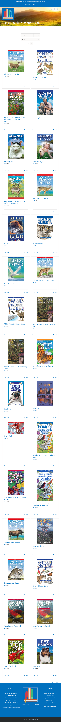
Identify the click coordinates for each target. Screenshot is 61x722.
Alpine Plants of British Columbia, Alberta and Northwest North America (15, 119)
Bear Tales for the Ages (11, 244)
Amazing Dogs (37, 161)
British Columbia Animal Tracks (43, 280)
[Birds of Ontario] (16, 269)
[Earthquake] (45, 393)
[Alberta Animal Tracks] (16, 61)
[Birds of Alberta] (45, 228)
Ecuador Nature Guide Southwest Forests (44, 456)
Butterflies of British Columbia (43, 366)
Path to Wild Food (10, 666)
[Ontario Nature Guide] (45, 571)
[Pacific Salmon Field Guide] (16, 611)
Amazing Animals (38, 118)
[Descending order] (38, 35)
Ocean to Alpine (38, 546)
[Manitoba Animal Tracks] (16, 529)
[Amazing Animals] (45, 102)
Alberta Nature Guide (40, 77)
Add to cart (7, 86)
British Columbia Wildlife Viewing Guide (44, 325)
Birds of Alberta (38, 243)
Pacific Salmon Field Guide (12, 626)
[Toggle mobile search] (54, 9)
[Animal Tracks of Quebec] (45, 185)
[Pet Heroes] (45, 651)
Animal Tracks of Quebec (41, 198)
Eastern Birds (8, 436)
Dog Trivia (7, 409)
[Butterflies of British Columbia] (45, 351)
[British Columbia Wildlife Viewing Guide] (45, 309)
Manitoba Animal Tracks (12, 542)
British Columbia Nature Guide (14, 324)
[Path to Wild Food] (16, 651)
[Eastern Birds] (16, 428)
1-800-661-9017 (25, 1)
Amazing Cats (8, 161)
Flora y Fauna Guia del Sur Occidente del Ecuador (41, 505)
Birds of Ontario (9, 284)
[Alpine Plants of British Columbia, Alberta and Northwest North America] (16, 102)
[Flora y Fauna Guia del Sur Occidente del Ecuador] (45, 485)
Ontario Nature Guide (40, 586)
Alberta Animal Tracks (11, 74)
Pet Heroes (36, 666)
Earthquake (36, 408)
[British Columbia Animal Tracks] (45, 267)
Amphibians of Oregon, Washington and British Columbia (16, 202)
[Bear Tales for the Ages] (16, 228)
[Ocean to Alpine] (45, 531)
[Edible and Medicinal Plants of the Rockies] (16, 482)
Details (27, 86)
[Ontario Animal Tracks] (16, 570)
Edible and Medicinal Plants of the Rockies (15, 498)
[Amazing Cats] (16, 146)
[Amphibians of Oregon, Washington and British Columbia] (16, 186)
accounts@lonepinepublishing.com (37, 1)
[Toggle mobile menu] (58, 9)
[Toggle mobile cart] (51, 9)
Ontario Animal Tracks (11, 583)
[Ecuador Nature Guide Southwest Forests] (45, 437)
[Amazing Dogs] (45, 146)
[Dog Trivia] (16, 393)
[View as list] (31, 43)
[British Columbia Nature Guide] (16, 309)
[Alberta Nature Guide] (45, 62)
